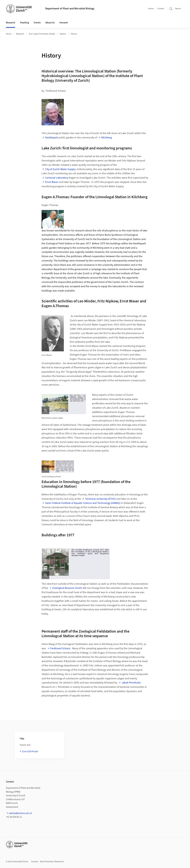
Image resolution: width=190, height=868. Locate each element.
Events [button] (37, 22)
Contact (160, 8)
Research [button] (10, 22)
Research (20, 33)
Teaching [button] (24, 22)
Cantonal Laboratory (56, 178)
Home (151, 8)
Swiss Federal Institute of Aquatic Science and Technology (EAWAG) (82, 503)
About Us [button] (50, 22)
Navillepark (51, 137)
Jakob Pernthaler (131, 683)
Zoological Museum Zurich (67, 588)
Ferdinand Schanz (60, 648)
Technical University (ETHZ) (100, 499)
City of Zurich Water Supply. (60, 169)
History (74, 33)
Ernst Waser (51, 182)
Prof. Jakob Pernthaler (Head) (42, 33)
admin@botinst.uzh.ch (20, 813)
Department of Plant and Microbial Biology (69, 8)
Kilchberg (106, 137)
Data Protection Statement (52, 861)
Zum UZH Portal (30, 751)
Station (63, 33)
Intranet (63, 22)
